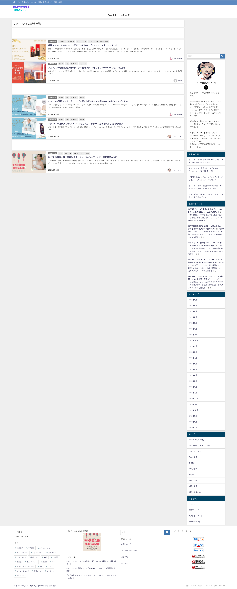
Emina (180, 80)
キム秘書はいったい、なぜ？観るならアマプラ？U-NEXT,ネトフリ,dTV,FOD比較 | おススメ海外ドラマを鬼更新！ (205, 285)
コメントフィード (195, 516)
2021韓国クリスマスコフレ (199, 445)
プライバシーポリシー (129, 550)
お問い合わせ (126, 544)
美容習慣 (31, 548)
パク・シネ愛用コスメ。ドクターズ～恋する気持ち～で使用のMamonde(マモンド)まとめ (88, 101)
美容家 (191, 474)
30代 (67, 63)
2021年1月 (193, 392)
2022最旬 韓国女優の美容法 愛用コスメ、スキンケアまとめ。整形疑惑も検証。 (83, 157)
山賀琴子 (55, 557)
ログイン (192, 504)
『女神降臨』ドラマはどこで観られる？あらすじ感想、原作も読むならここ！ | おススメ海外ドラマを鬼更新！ (205, 217)
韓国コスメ (35, 557)
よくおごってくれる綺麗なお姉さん (98, 41)
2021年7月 (193, 358)
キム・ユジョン (32, 562)
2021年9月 (193, 346)
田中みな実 (193, 469)
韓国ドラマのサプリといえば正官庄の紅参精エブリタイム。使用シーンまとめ (82, 45)
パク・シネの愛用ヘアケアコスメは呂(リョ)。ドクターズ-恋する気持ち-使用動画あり (86, 124)
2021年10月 (193, 340)
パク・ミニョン (195, 451)
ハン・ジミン (21, 557)
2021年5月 (193, 369)
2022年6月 (193, 300)
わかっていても (45, 548)
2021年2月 (193, 387)
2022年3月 (193, 317)
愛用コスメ (74, 63)
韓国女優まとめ (195, 492)
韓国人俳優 (52, 41)
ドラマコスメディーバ (179, 136)
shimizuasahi (178, 58)
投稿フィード (194, 510)
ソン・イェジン (22, 552)
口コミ (61, 63)
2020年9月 (193, 416)
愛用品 (82, 97)
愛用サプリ (71, 41)
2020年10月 (193, 410)
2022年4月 (193, 311)
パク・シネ (62, 41)
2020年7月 (193, 427)
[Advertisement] (86, 33)
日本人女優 (112, 15)
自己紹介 (124, 563)
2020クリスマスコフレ (197, 440)
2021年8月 (193, 352)
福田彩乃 (20, 548)
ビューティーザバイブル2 (25, 566)
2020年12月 (193, 398)
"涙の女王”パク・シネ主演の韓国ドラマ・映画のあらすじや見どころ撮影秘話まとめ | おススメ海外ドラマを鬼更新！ (205, 268)
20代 (53, 562)
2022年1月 (193, 329)
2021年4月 (193, 375)
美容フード (52, 552)
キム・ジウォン (81, 41)
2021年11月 (193, 334)
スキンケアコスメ (79, 153)
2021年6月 (193, 363)
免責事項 (124, 557)
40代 (87, 153)
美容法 (44, 562)
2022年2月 (193, 323)
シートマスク (51, 571)
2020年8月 (193, 422)
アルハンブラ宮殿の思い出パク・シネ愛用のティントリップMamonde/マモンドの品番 (86, 68)
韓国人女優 (125, 15)
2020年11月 (193, 404)
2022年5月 (193, 305)
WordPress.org (194, 521)
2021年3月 (193, 381)
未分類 (191, 463)
